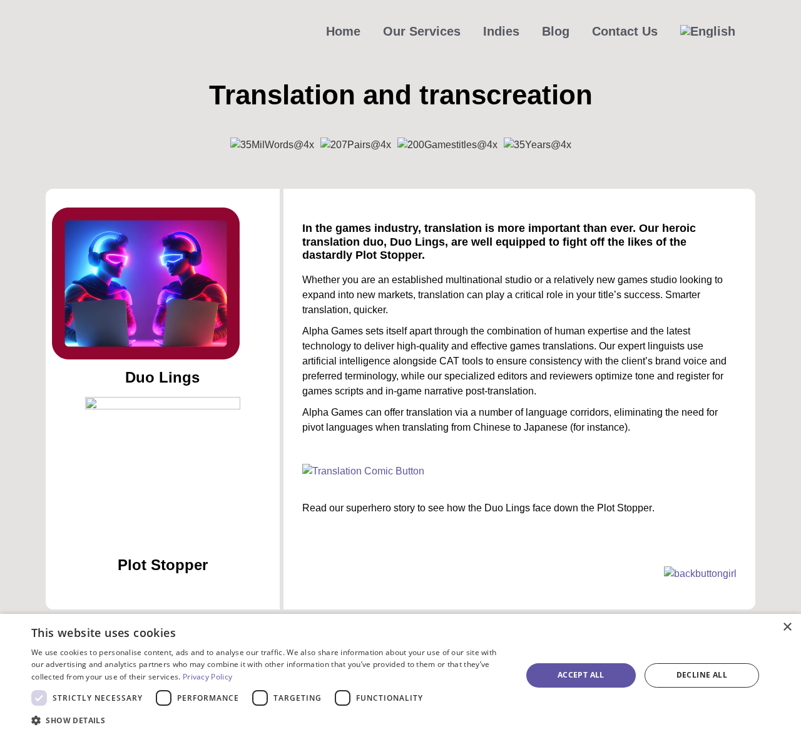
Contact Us (625, 31)
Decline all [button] (701, 674)
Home (343, 31)
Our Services (422, 31)
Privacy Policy (207, 676)
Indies (501, 31)
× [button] (787, 627)
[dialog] (400, 675)
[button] (269, 720)
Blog (555, 31)
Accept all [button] (581, 674)
